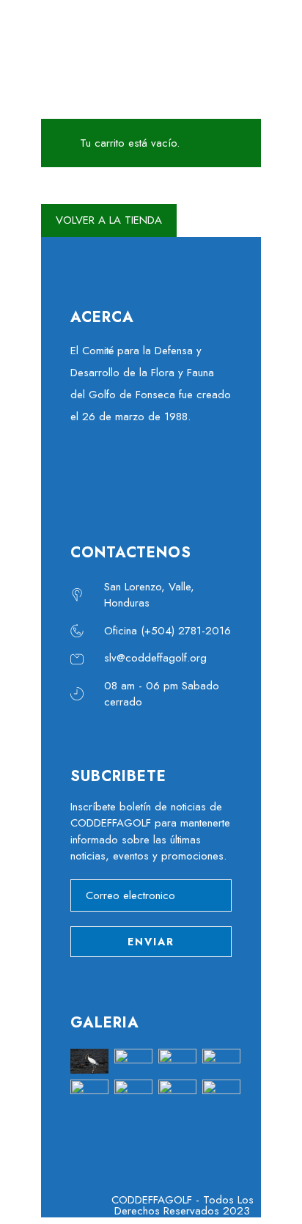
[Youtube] (151, 472)
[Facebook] (85, 472)
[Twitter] (118, 472)
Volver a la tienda (109, 220)
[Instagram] (184, 472)
